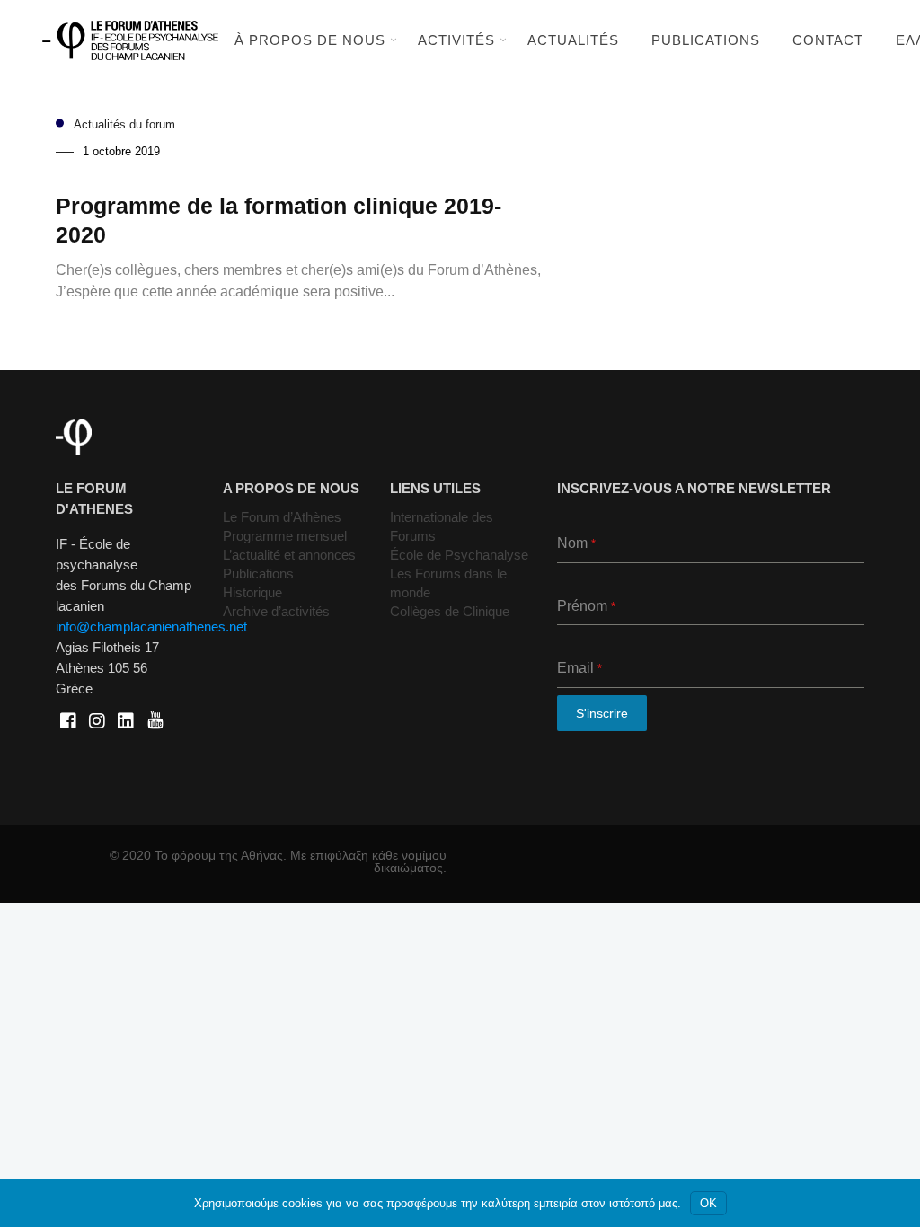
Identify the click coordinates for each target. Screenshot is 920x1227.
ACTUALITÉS (573, 40)
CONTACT (827, 40)
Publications (258, 573)
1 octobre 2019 (121, 151)
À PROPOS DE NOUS (309, 40)
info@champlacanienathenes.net (151, 626)
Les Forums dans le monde (448, 583)
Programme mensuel (285, 535)
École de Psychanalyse (459, 554)
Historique (252, 592)
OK (708, 1203)
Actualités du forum (124, 124)
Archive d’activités (276, 611)
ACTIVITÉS (456, 40)
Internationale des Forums (441, 526)
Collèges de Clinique (449, 611)
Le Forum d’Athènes (282, 517)
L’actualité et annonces (289, 554)
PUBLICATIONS (705, 40)
